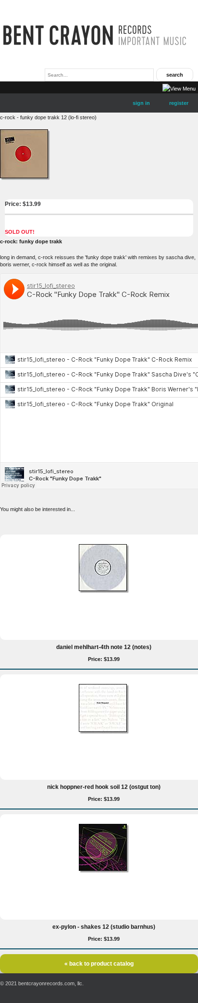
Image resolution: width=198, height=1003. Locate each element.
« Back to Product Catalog (99, 963)
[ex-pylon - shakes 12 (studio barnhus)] (104, 871)
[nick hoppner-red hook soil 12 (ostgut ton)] (104, 732)
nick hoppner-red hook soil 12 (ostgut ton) (104, 787)
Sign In (141, 103)
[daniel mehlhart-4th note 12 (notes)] (104, 591)
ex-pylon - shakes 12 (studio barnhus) (103, 926)
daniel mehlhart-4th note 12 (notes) (103, 647)
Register (178, 103)
